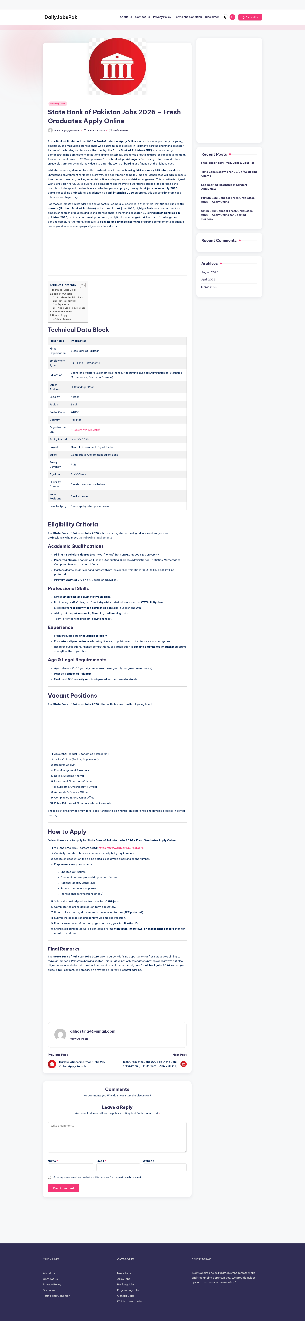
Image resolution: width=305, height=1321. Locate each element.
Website (148, 1161)
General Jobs (125, 1295)
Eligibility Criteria (62, 293)
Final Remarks (64, 319)
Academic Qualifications (70, 297)
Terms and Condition (56, 1295)
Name (53, 1161)
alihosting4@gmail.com (92, 1031)
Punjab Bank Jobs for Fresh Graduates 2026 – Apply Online (227, 200)
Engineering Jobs (128, 1290)
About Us (49, 1273)
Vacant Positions (62, 311)
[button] (250, 17)
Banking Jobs (57, 103)
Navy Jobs (124, 1273)
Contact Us (50, 1279)
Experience (63, 304)
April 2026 (208, 279)
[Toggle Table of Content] (81, 285)
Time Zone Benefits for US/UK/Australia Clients (229, 174)
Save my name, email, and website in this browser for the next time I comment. (98, 1177)
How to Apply (59, 315)
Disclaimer (50, 1290)
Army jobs (123, 1279)
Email (101, 1161)
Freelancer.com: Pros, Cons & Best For (227, 163)
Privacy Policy (52, 1284)
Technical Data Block (64, 289)
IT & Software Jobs (129, 1301)
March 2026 (209, 287)
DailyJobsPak (60, 17)
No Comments (120, 130)
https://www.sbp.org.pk (85, 429)
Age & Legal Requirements (71, 308)
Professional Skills (67, 301)
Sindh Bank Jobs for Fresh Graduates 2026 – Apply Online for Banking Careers (227, 215)
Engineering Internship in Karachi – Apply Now (225, 187)
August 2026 (209, 272)
